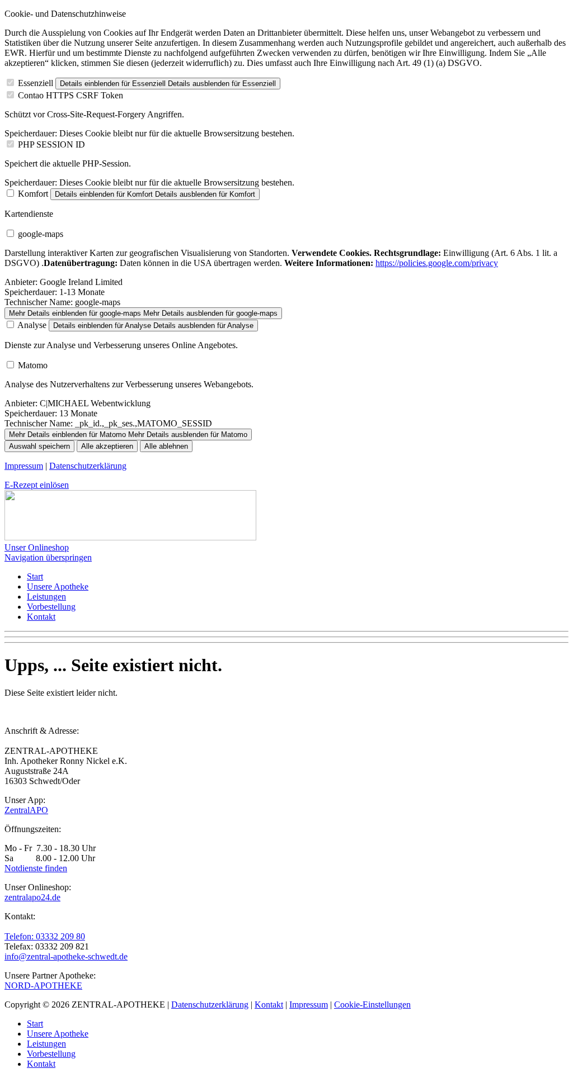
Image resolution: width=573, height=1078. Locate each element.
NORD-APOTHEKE (43, 985)
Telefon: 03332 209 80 (44, 936)
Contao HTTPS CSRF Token (70, 95)
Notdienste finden (35, 868)
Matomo (33, 365)
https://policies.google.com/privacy (436, 263)
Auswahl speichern (39, 446)
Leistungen (46, 596)
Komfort (33, 193)
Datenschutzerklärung (87, 466)
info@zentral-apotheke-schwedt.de (66, 956)
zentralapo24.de (32, 897)
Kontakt (41, 616)
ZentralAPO (26, 810)
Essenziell (35, 83)
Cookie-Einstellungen (372, 1004)
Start (35, 576)
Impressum (23, 466)
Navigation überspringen (48, 557)
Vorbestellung (51, 606)
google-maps (40, 234)
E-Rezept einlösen (36, 485)
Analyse (31, 325)
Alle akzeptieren (107, 446)
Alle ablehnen (166, 446)
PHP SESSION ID (51, 144)
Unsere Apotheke (57, 586)
